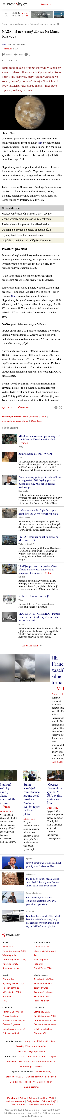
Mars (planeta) (30, 416)
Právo (4, 44)
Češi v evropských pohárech (31, 1051)
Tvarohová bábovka (43, 992)
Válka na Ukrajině (26, 544)
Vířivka (38, 1066)
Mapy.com (30, 1041)
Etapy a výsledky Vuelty (45, 951)
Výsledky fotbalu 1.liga (13, 983)
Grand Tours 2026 (43, 968)
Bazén (22, 1056)
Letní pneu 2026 (42, 1012)
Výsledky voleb (9, 955)
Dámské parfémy (34, 1076)
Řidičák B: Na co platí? (45, 1024)
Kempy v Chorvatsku (12, 1012)
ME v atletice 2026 (11, 992)
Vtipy (20, 447)
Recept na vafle (41, 996)
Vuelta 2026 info (42, 946)
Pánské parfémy (31, 1087)
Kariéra (43, 1098)
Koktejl (21, 577)
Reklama (33, 1098)
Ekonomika (23, 491)
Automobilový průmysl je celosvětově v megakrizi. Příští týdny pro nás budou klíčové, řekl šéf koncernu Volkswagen (39, 482)
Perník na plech (41, 1000)
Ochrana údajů (48, 1101)
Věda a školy (24, 518)
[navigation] (3, 4)
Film (20, 458)
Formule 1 (7, 996)
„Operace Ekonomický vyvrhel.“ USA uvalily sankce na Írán (55, 793)
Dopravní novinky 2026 (45, 1020)
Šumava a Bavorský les (13, 1020)
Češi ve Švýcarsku (11, 1024)
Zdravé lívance (41, 988)
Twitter (23, 1098)
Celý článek (57, 761)
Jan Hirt (37, 955)
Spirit (14, 296)
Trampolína (52, 1056)
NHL (4, 1000)
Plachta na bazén (36, 1056)
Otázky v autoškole (43, 1029)
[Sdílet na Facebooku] (55, 407)
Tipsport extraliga (10, 988)
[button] (32, 112)
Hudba (21, 624)
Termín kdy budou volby (14, 959)
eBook (8, 54)
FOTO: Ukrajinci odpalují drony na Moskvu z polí (38, 538)
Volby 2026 (7, 946)
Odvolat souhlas (19, 1104)
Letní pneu (50, 1076)
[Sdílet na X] (60, 407)
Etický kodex (33, 1101)
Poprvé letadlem (10, 1016)
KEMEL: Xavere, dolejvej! (33, 596)
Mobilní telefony (43, 1071)
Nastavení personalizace (41, 1104)
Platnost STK (40, 1033)
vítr (40, 142)
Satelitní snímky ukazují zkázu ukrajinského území (8, 793)
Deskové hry (16, 1082)
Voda (43, 416)
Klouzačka (24, 1061)
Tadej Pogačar (41, 959)
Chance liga (8, 979)
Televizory (29, 1082)
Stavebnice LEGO (14, 1076)
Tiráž (51, 1098)
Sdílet (20, 54)
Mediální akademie (15, 1101)
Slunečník (11, 1061)
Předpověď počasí (46, 1041)
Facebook (12, 1098)
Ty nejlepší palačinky (44, 979)
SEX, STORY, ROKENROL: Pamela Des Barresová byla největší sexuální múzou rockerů (39, 617)
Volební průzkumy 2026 (14, 951)
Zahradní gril (26, 1066)
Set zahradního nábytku (43, 1061)
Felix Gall (38, 964)
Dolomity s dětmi (10, 1033)
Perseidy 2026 (23, 1046)
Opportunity (37, 421)
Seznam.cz (45, 4)
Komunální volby (10, 968)
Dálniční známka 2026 (45, 1016)
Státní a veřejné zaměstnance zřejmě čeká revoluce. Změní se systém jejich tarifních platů (31, 799)
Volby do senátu (10, 964)
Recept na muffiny (43, 983)
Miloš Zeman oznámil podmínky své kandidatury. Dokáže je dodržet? (39, 437)
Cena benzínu (39, 1046)
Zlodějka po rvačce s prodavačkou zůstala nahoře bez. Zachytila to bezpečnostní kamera (37, 569)
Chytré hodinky (44, 1082)
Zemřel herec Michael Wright (35, 453)
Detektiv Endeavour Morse (15, 421)
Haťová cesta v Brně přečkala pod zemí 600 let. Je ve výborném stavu (38, 511)
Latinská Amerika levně (13, 1029)
